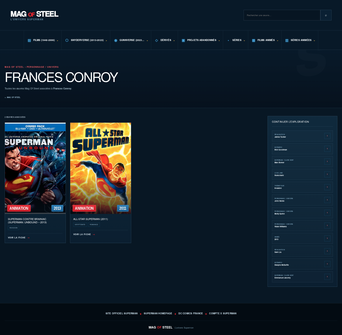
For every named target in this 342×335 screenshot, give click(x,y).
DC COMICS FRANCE (190, 313)
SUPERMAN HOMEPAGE (158, 313)
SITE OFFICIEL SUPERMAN (122, 313)
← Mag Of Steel (12, 97)
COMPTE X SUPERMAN (222, 313)
